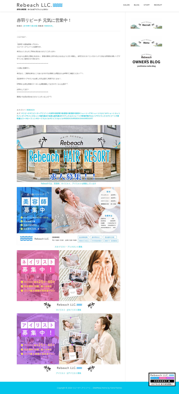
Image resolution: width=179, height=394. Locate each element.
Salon (126, 5)
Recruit (158, 5)
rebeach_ (49, 26)
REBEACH (31, 110)
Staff (147, 5)
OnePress (97, 388)
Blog (136, 5)
